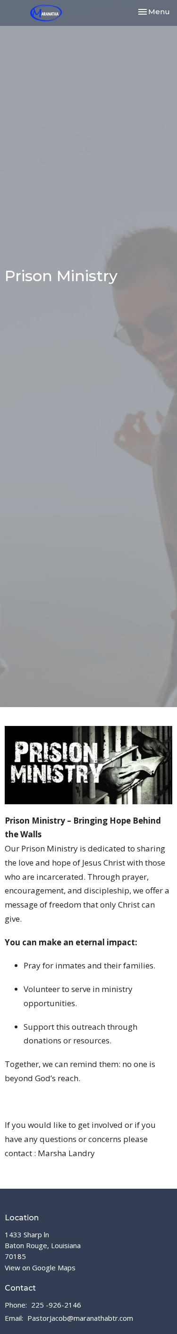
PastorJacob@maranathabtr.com (80, 1318)
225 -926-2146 (56, 1304)
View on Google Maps (40, 1267)
